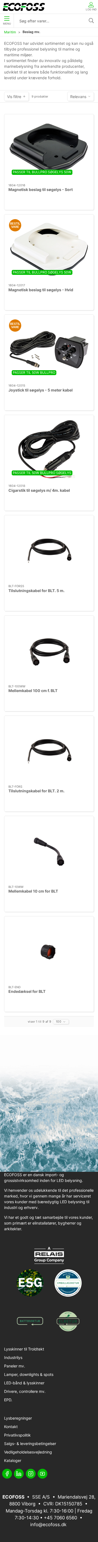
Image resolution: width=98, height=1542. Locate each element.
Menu (7, 23)
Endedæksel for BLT (26, 991)
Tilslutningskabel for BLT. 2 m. (36, 790)
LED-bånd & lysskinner (24, 1383)
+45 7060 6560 (60, 1517)
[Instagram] (31, 1474)
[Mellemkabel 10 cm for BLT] (49, 850)
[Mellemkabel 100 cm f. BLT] (49, 650)
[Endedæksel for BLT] (49, 951)
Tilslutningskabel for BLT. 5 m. (36, 590)
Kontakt (11, 1426)
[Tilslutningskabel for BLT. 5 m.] (49, 550)
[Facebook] (7, 1474)
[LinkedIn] (19, 1474)
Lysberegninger (18, 1418)
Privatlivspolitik (17, 1435)
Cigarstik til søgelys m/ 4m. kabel (39, 490)
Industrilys (13, 1357)
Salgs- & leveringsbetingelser (30, 1443)
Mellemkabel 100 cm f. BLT (32, 690)
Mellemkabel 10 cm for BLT (33, 891)
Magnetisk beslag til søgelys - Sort (40, 189)
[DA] (24, 7)
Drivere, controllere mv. (24, 1391)
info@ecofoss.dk (48, 1524)
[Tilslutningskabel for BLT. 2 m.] (49, 750)
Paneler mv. (14, 1366)
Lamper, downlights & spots (28, 1374)
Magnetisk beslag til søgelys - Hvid (40, 289)
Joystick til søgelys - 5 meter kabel (40, 390)
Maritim (10, 32)
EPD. (8, 1399)
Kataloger (12, 1460)
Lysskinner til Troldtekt (24, 1349)
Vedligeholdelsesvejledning (28, 1452)
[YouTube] (42, 1474)
